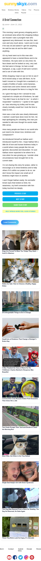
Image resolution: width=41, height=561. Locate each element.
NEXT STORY (20, 199)
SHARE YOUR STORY (20, 205)
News (3, 10)
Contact (11, 549)
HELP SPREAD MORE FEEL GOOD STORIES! (21, 211)
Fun (30, 10)
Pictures (36, 10)
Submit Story (20, 550)
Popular (23, 12)
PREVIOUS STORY (20, 193)
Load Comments (10, 222)
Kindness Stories (13, 10)
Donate (29, 549)
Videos (24, 10)
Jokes (17, 12)
